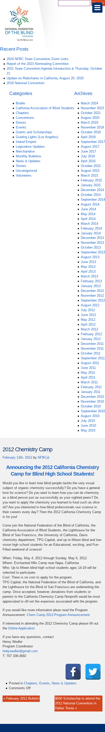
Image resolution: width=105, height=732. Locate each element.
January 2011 (90, 392)
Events (21, 127)
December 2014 (92, 190)
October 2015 (91, 166)
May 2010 (88, 430)
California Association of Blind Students (45, 108)
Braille (20, 103)
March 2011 (89, 382)
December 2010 (92, 397)
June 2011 (88, 368)
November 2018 (92, 127)
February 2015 (91, 180)
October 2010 (91, 406)
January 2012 (91, 339)
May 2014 (88, 214)
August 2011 (90, 363)
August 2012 (90, 305)
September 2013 (93, 252)
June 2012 (88, 315)
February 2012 (91, 334)
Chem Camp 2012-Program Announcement (58, 615)
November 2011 (92, 348)
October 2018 (91, 132)
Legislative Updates (30, 146)
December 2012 (92, 291)
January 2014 (91, 233)
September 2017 (93, 142)
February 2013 (91, 281)
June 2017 (88, 151)
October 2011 (90, 353)
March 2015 (89, 175)
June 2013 (88, 262)
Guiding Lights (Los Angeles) (37, 137)
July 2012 (88, 310)
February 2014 (91, 228)
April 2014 (88, 219)
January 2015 (91, 185)
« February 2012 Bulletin (21, 698)
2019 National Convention (25, 83)
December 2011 (92, 344)
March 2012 (89, 329)
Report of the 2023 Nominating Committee (38, 64)
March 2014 (89, 224)
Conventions (25, 118)
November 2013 (92, 243)
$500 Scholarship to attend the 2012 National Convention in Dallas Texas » (77, 703)
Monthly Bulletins (28, 156)
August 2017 (90, 146)
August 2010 (90, 416)
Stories (21, 166)
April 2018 (88, 137)
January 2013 (91, 286)
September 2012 (93, 300)
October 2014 (91, 195)
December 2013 (92, 238)
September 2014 (93, 199)
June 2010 (88, 425)
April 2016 (88, 161)
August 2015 (90, 171)
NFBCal (43, 457)
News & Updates (28, 161)
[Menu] (97, 8)
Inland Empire (26, 142)
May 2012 (88, 320)
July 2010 (88, 421)
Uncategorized (26, 171)
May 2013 (88, 267)
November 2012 (92, 295)
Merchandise (25, 151)
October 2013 (91, 247)
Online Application (21, 628)
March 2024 (89, 103)
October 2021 (91, 113)
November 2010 (92, 401)
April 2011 (88, 377)
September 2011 (93, 358)
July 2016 (88, 156)
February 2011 (91, 387)
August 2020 (90, 118)
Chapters (22, 113)
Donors (21, 122)
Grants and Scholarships (34, 132)
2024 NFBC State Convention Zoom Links (38, 59)
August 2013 (90, 257)
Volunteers (23, 175)
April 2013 (88, 271)
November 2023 (92, 108)
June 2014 (88, 209)
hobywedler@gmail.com (20, 651)
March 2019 (89, 122)
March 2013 (89, 276)
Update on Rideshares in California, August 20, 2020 (45, 78)
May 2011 (88, 372)
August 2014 (90, 204)
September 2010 (93, 411)
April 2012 (88, 324)
